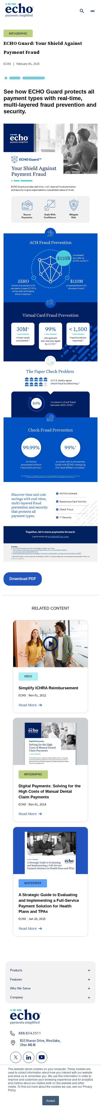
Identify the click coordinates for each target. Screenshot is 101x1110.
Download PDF (22, 579)
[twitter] (15, 1057)
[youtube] (41, 1057)
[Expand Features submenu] (50, 979)
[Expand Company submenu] (50, 997)
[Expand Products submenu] (50, 970)
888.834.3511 (30, 1033)
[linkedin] (28, 1057)
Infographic (18, 33)
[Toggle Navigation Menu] (93, 11)
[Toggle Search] (82, 11)
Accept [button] (50, 1100)
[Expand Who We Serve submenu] (50, 988)
